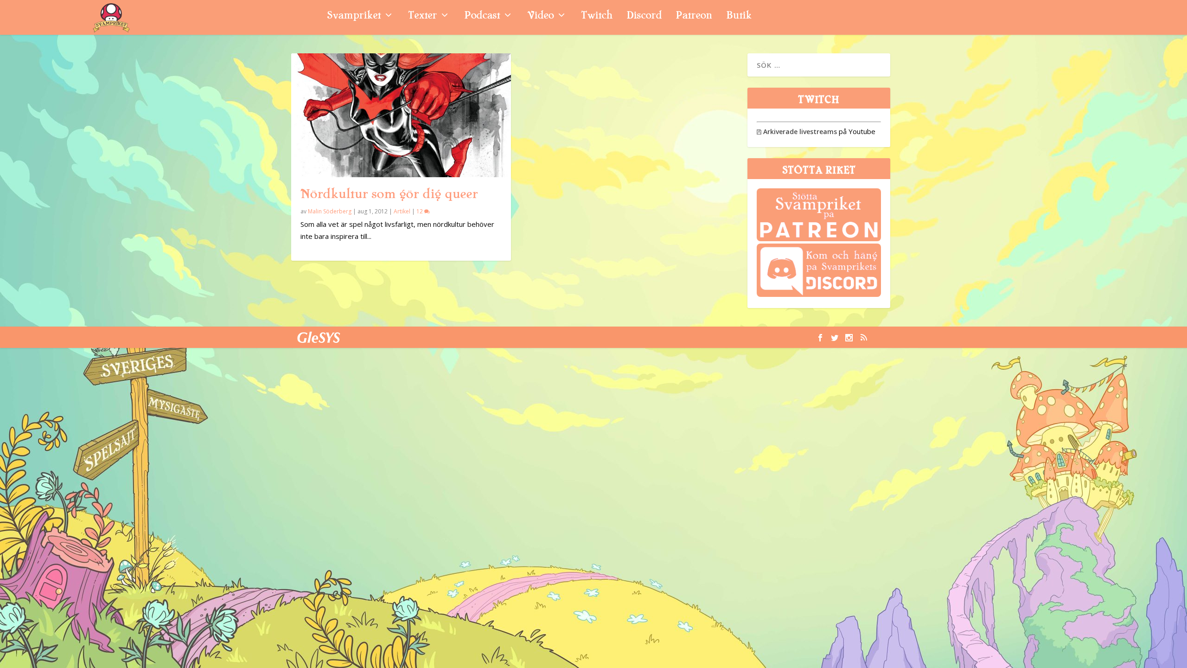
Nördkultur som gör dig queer (389, 194)
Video (540, 16)
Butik (739, 16)
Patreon (694, 16)
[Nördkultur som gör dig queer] (401, 115)
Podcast (482, 16)
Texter (422, 16)
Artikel (402, 211)
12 (420, 211)
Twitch (597, 16)
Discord (644, 16)
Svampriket (354, 16)
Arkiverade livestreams (797, 131)
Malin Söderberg (329, 211)
